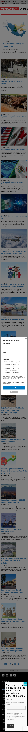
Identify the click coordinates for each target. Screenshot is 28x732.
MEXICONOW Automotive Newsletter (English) (12, 365)
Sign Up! (14, 387)
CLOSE (25, 684)
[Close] (26, 338)
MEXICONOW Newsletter (12, 372)
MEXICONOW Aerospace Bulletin (14, 362)
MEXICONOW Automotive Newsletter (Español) (12, 369)
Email (9, 704)
